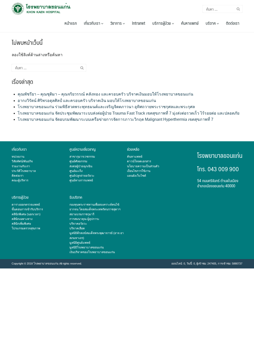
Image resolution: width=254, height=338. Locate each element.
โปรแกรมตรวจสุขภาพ (26, 228)
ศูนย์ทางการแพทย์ (81, 180)
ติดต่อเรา (232, 23)
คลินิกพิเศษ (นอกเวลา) (26, 214)
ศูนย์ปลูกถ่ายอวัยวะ (81, 175)
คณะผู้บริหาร (20, 180)
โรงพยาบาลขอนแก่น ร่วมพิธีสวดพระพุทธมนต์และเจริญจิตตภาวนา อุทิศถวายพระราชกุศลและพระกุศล (106, 107)
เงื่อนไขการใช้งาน (138, 171)
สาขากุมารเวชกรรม (82, 156)
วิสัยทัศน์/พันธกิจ (22, 161)
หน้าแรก (70, 23)
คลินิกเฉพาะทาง (22, 219)
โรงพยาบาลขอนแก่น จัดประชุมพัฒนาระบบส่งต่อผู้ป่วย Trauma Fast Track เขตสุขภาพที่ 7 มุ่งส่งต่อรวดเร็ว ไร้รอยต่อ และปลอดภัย (128, 113)
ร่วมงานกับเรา (21, 166)
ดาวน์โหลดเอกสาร (139, 161)
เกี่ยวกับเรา (92, 23)
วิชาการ (116, 23)
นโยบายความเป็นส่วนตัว (143, 166)
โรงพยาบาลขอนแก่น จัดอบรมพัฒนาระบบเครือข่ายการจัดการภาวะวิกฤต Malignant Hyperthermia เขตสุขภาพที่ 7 (115, 119)
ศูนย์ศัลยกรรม (78, 161)
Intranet (138, 23)
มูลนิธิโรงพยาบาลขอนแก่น (86, 247)
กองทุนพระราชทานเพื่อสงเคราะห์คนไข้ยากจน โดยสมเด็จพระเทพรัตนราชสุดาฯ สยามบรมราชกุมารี (95, 209)
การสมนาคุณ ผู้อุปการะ (84, 219)
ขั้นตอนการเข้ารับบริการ (27, 209)
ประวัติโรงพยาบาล (24, 171)
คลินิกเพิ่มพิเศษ (21, 223)
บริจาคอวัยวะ (78, 223)
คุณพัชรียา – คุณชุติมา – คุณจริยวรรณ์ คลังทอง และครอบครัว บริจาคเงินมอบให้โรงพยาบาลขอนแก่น (105, 94)
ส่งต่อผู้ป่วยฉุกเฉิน (80, 166)
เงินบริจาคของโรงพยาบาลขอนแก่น (92, 252)
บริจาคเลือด (77, 228)
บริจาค (211, 23)
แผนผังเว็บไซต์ (136, 175)
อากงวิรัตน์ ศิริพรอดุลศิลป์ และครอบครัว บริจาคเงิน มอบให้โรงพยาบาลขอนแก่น (87, 100)
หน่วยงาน (18, 156)
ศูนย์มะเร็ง (76, 171)
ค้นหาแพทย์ (190, 23)
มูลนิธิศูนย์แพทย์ (79, 242)
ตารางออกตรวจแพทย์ (26, 204)
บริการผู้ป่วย (162, 23)
